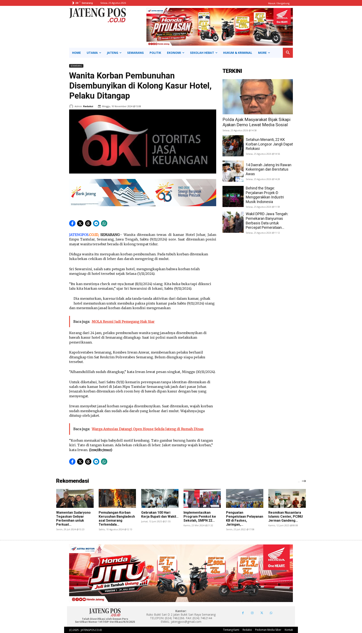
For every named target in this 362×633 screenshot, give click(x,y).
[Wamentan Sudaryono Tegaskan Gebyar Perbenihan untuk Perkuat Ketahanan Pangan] (74, 498)
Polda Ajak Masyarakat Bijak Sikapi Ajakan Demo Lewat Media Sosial (256, 122)
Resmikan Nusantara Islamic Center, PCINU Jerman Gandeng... (285, 516)
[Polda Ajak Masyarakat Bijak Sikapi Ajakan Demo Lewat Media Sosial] (257, 96)
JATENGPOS (78, 235)
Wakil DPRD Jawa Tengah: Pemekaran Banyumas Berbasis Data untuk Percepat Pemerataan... (267, 221)
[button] (288, 53)
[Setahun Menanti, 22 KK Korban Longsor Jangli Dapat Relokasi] (233, 145)
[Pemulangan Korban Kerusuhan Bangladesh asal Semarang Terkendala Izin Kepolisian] (117, 498)
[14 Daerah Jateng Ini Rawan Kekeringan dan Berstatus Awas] (233, 171)
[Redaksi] (72, 106)
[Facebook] (243, 613)
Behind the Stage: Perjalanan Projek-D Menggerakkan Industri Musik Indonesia (265, 195)
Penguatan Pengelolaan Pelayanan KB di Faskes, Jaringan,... (244, 519)
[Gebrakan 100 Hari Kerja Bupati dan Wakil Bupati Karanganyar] (159, 498)
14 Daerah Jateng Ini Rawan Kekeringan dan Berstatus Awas (268, 169)
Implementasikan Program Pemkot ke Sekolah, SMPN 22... (200, 516)
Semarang (76, 65)
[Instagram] (252, 613)
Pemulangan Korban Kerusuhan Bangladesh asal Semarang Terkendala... (117, 519)
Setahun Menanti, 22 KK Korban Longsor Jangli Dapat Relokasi (269, 144)
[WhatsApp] (271, 613)
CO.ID (93, 235)
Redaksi (88, 106)
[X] (261, 613)
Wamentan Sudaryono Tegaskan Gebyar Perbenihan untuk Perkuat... (73, 519)
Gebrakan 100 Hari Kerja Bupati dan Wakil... (159, 514)
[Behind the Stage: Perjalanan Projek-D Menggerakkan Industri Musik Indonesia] (233, 196)
